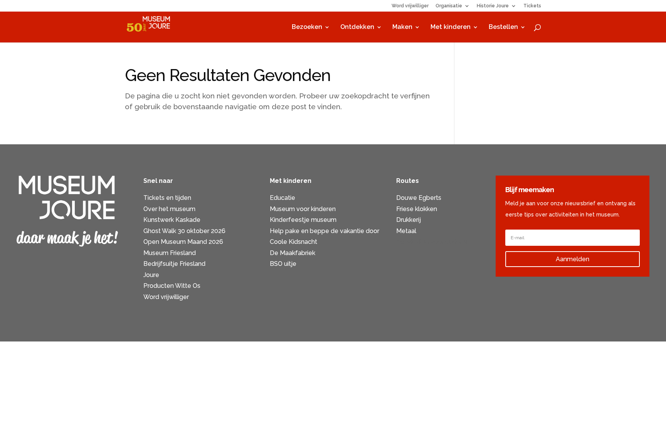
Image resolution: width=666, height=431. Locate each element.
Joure (151, 275)
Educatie (282, 197)
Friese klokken (416, 209)
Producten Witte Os (171, 285)
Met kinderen (451, 27)
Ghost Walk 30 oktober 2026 (184, 231)
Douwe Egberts (418, 197)
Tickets (532, 5)
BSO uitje (283, 263)
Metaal (406, 231)
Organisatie (449, 5)
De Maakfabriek (292, 253)
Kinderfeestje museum (303, 219)
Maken (402, 27)
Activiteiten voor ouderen (432, 241)
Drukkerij (408, 219)
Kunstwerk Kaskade (171, 219)
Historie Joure (493, 5)
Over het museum (169, 209)
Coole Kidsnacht (293, 241)
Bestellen (503, 27)
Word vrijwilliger (410, 5)
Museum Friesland (169, 253)
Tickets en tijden (167, 197)
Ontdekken (357, 27)
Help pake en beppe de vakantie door (324, 231)
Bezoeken (307, 27)
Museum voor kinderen (303, 209)
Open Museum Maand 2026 (183, 241)
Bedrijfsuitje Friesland (174, 263)
